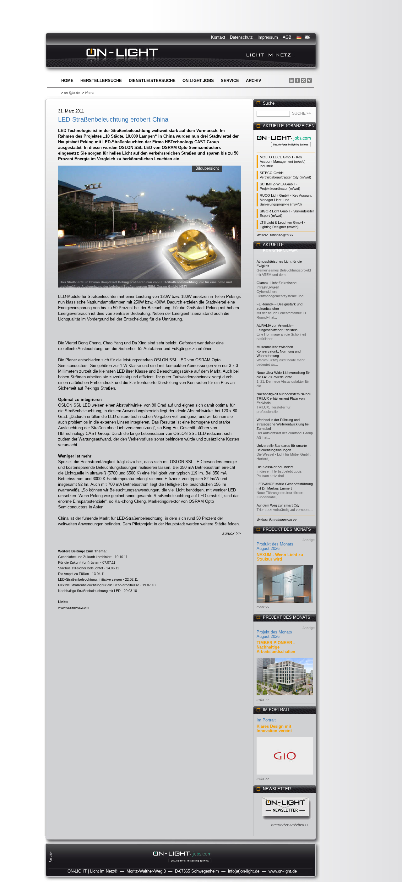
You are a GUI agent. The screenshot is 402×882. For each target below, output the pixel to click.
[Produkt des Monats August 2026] (285, 603)
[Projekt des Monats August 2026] (285, 695)
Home (67, 80)
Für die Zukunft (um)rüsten (78, 562)
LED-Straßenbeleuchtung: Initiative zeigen (90, 579)
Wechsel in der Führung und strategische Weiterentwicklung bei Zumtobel (283, 424)
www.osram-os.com (73, 607)
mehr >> (263, 607)
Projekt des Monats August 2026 (274, 634)
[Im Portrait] (285, 775)
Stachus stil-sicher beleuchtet (80, 568)
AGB (287, 37)
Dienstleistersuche (152, 80)
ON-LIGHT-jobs (198, 80)
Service (230, 80)
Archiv (253, 80)
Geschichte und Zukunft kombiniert (84, 557)
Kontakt (218, 37)
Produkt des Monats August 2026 (275, 546)
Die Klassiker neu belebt (275, 467)
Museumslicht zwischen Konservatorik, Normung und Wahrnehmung (279, 351)
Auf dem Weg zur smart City (278, 505)
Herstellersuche (101, 80)
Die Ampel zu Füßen (73, 574)
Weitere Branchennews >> (277, 520)
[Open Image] (149, 226)
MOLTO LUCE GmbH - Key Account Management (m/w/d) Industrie (283, 161)
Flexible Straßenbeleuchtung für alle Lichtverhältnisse (98, 585)
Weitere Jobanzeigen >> (275, 235)
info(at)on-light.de (243, 871)
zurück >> (231, 533)
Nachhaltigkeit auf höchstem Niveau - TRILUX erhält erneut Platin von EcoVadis (285, 398)
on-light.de (72, 93)
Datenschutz (241, 37)
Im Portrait (266, 720)
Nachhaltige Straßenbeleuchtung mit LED (89, 591)
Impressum (268, 37)
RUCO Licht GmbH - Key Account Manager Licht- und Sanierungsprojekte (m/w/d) (286, 200)
